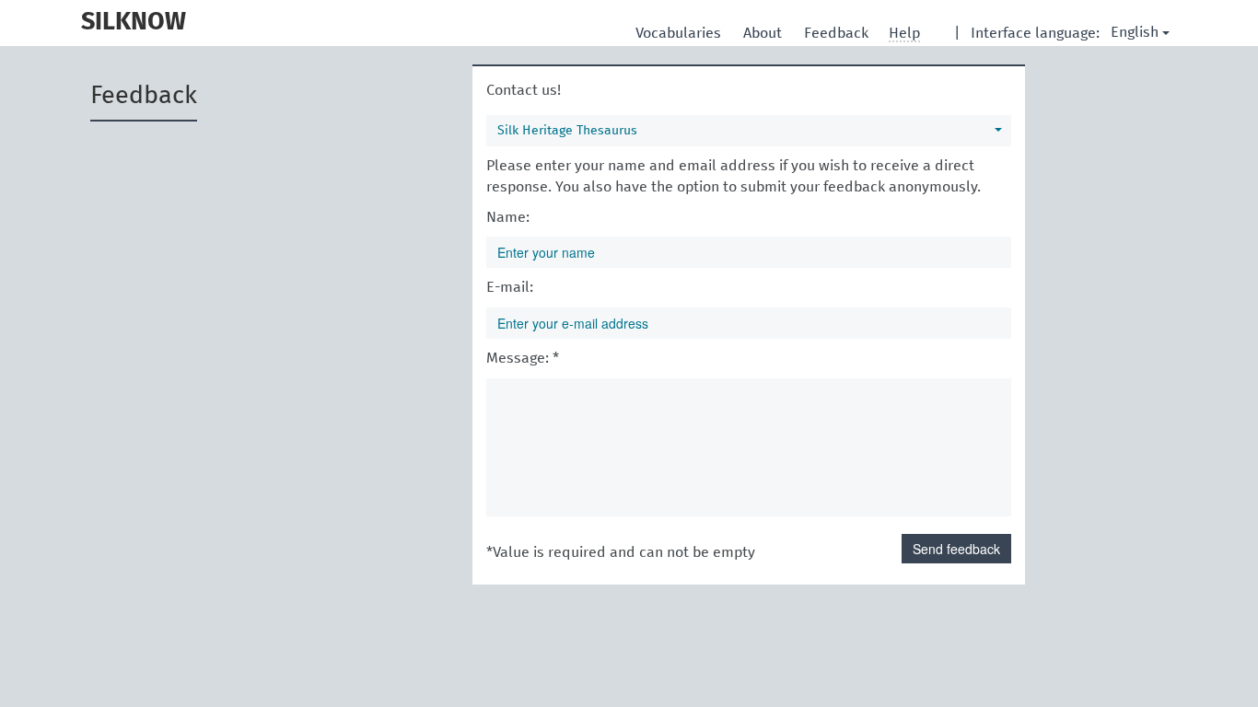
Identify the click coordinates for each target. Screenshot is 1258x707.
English (1135, 32)
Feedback (838, 33)
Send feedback (956, 548)
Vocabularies (680, 33)
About (764, 33)
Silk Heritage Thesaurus (567, 130)
